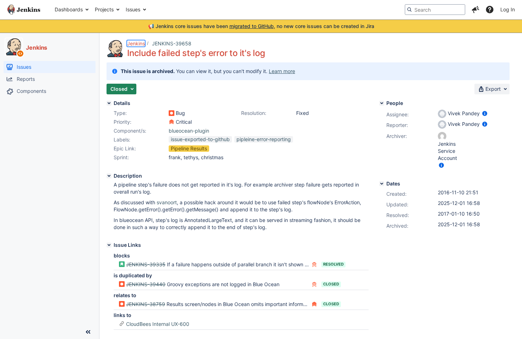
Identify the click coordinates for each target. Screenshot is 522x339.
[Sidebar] (88, 332)
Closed (331, 284)
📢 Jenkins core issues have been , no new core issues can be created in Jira (261, 26)
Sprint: (121, 157)
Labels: (122, 140)
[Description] (109, 175)
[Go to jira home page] (24, 9)
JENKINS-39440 (145, 284)
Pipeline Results (189, 148)
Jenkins (136, 43)
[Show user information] (485, 113)
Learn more (282, 71)
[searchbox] (435, 10)
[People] (381, 103)
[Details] (109, 103)
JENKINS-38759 (145, 304)
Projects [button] (104, 9)
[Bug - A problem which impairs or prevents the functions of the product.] (171, 113)
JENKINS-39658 (171, 43)
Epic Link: (125, 148)
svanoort (167, 202)
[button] (475, 9)
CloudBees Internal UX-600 (157, 324)
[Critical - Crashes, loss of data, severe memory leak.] (171, 122)
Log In (507, 9)
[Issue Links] (109, 245)
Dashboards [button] (69, 9)
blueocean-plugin (189, 131)
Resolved (333, 264)
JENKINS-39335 (145, 264)
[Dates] (381, 183)
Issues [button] (133, 9)
